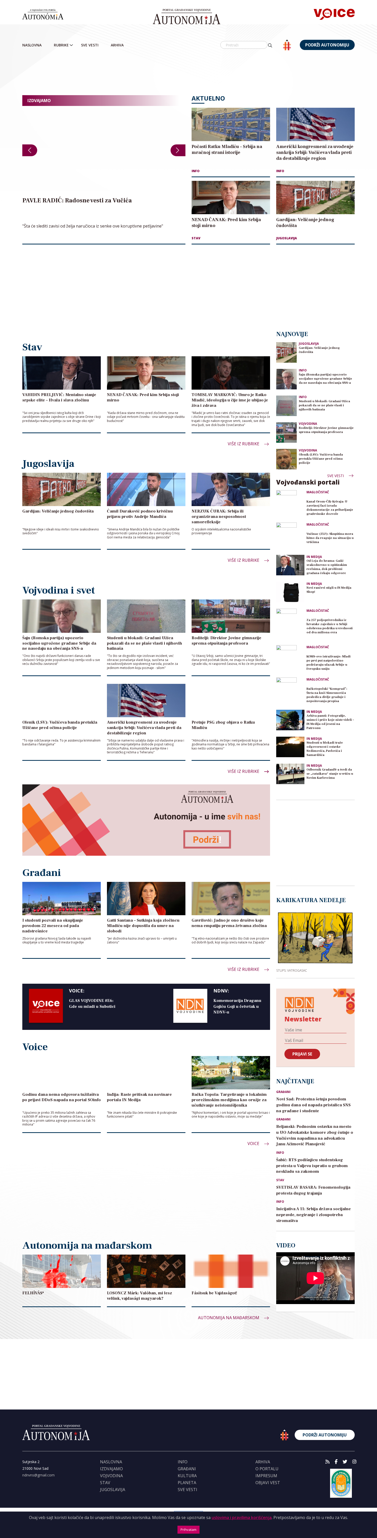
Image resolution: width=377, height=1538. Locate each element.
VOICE (253, 1143)
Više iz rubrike (244, 444)
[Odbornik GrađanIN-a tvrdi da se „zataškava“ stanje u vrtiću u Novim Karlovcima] (290, 774)
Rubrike (61, 45)
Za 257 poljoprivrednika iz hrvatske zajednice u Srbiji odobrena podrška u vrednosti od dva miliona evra (329, 626)
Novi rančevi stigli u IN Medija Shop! (328, 590)
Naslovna (32, 45)
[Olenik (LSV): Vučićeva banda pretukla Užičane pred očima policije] (286, 459)
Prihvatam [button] (188, 1529)
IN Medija (314, 557)
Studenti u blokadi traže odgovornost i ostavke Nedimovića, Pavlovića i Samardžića (324, 749)
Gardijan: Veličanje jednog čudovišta (319, 350)
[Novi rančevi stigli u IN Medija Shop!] (290, 592)
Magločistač (317, 492)
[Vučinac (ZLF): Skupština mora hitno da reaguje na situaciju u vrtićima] (290, 536)
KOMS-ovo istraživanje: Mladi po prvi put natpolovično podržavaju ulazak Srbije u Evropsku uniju (328, 663)
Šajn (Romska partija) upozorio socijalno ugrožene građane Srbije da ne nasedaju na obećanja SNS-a (325, 379)
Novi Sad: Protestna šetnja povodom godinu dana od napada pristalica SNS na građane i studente (313, 1105)
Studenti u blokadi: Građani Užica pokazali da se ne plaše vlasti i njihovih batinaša (324, 405)
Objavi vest (267, 1482)
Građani (283, 1092)
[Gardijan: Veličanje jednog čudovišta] (286, 352)
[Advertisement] (188, 73)
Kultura (187, 1475)
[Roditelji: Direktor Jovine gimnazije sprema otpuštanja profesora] (286, 432)
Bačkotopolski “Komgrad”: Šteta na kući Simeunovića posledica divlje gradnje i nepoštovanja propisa (326, 695)
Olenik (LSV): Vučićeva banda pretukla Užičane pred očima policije (321, 459)
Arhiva (117, 45)
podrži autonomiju (327, 45)
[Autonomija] (186, 17)
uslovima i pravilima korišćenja (242, 1517)
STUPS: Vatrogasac (291, 970)
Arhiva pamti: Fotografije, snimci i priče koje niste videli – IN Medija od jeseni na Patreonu (330, 722)
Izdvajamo (111, 1469)
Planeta (187, 1482)
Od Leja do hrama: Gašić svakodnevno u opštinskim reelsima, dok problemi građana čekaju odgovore (326, 567)
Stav (196, 238)
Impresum (266, 1475)
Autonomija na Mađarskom (229, 1317)
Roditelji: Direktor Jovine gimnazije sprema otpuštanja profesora (326, 430)
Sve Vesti (89, 45)
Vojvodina (308, 423)
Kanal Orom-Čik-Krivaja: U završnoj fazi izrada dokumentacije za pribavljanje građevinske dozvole (329, 508)
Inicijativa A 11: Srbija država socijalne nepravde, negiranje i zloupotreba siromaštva (313, 1214)
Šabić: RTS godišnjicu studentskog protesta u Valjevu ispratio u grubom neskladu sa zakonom (312, 1165)
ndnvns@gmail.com (38, 1475)
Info (196, 171)
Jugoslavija (286, 238)
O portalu (267, 1469)
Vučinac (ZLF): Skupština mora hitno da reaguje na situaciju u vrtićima (330, 538)
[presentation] (29, 150)
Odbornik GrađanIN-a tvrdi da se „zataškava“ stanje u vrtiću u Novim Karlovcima (329, 774)
